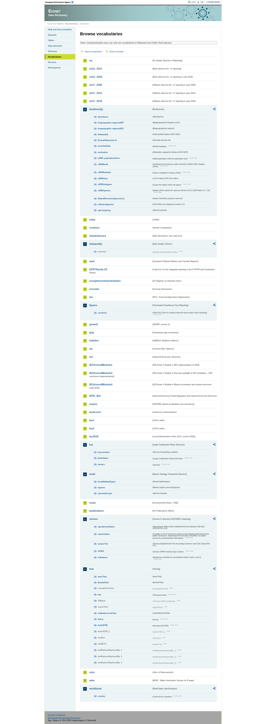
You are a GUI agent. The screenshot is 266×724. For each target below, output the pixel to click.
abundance (103, 117)
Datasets (52, 35)
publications (96, 510)
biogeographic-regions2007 (111, 123)
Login (193, 2)
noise (92, 502)
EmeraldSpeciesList (107, 140)
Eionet (60, 24)
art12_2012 (95, 68)
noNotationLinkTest (107, 613)
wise (92, 680)
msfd (92, 474)
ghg (91, 332)
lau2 (91, 428)
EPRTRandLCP (98, 269)
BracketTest (103, 582)
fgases (93, 305)
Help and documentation (60, 29)
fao (91, 297)
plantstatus (103, 458)
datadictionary (97, 236)
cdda (92, 219)
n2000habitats (104, 172)
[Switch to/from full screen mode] (203, 2)
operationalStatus (106, 527)
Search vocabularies (93, 52)
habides (94, 340)
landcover (95, 412)
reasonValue (103, 534)
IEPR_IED (95, 396)
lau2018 (93, 436)
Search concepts (116, 52)
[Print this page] (199, 2)
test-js (100, 619)
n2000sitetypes (105, 184)
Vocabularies (54, 57)
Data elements (55, 46)
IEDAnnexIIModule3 (100, 373)
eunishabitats (104, 146)
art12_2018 (95, 77)
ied (91, 357)
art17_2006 (95, 85)
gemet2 (93, 324)
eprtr (92, 261)
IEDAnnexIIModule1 (100, 365)
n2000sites (103, 178)
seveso (93, 519)
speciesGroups (105, 493)
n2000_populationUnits (109, 158)
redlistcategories (106, 204)
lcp (91, 444)
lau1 (91, 420)
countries (102, 313)
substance (102, 557)
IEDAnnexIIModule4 (100, 384)
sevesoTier (103, 544)
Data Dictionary (71, 24)
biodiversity (96, 109)
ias (91, 348)
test (91, 569)
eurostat (94, 289)
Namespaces (54, 67)
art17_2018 (95, 101)
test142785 (103, 625)
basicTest (102, 576)
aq (90, 60)
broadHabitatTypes (106, 482)
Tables (51, 40)
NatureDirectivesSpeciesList (111, 198)
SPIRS (101, 551)
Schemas (52, 51)
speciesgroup (104, 210)
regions (101, 487)
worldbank (95, 688)
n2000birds (103, 164)
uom (92, 672)
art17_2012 (95, 93)
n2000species (104, 190)
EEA (60, 2)
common (94, 227)
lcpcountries (104, 452)
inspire (93, 404)
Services (52, 62)
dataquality (103, 134)
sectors (101, 464)
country (101, 696)
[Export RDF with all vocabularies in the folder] (214, 109)
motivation (103, 152)
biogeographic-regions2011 (111, 128)
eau (99, 594)
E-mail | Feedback (57, 715)
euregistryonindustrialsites (105, 281)
